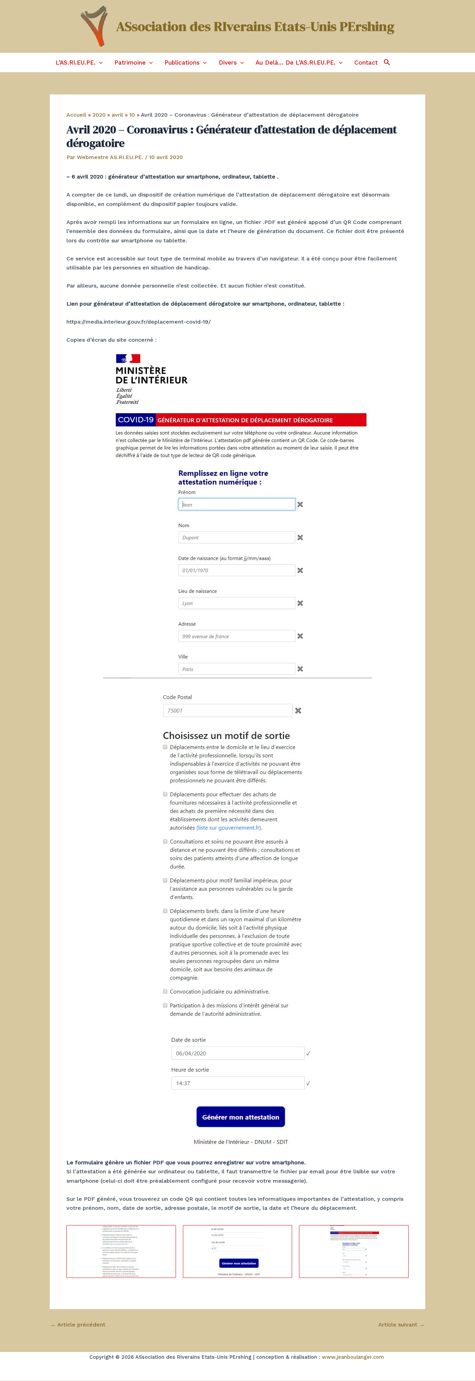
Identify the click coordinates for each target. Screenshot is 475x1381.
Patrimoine (130, 62)
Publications (182, 62)
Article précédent (77, 1325)
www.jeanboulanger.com (353, 1357)
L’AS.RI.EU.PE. (76, 62)
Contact (366, 62)
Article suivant (401, 1325)
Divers (228, 62)
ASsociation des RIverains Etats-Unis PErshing (255, 26)
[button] (99, 62)
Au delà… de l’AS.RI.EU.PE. (296, 62)
